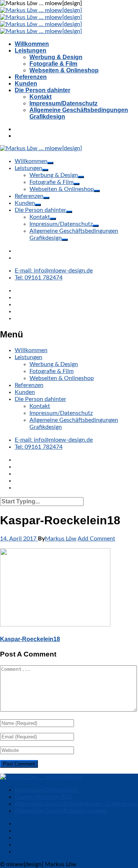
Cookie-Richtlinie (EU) (43, 797)
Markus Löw (61, 539)
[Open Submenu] (50, 163)
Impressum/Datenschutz (63, 103)
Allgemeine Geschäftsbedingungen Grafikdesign (76, 804)
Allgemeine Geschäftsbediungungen (61, 811)
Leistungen (30, 50)
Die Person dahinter (42, 90)
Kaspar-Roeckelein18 (30, 639)
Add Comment (96, 539)
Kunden (26, 83)
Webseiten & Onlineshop (64, 70)
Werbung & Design (55, 57)
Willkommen (32, 44)
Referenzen (31, 77)
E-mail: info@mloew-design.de (54, 271)
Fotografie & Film (53, 64)
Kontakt (40, 97)
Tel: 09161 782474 (39, 278)
